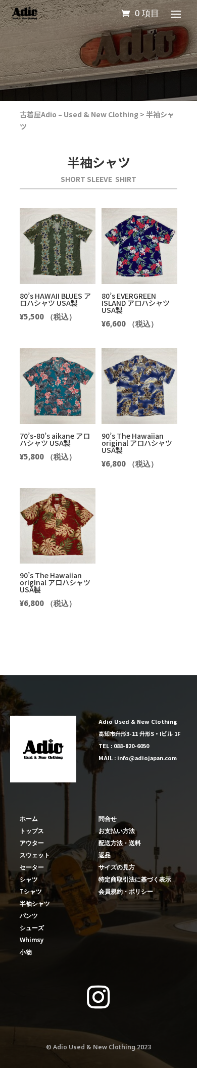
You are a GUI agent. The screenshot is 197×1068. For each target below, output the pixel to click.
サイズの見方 (116, 867)
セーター (32, 867)
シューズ (32, 927)
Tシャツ (31, 891)
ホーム (29, 818)
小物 (26, 952)
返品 (104, 855)
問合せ (107, 818)
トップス (32, 830)
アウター (32, 843)
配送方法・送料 (119, 843)
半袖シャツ (35, 903)
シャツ (29, 879)
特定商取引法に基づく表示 (134, 879)
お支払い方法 (116, 830)
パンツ (29, 915)
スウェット (35, 855)
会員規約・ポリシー (125, 891)
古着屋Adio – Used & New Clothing (79, 114)
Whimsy (32, 940)
